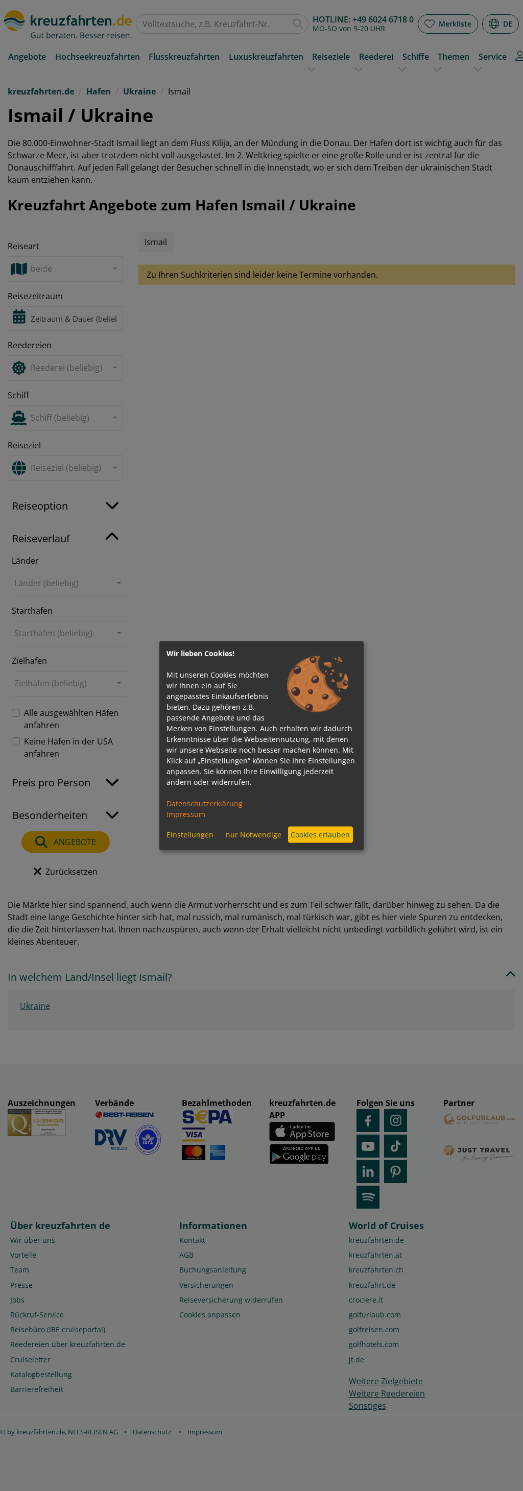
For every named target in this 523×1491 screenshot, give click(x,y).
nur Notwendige (253, 834)
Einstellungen (190, 834)
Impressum (186, 814)
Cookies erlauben (320, 834)
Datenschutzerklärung (205, 803)
